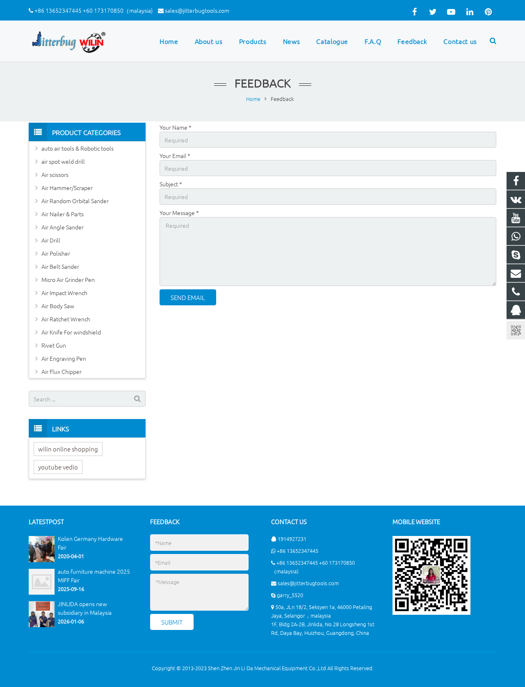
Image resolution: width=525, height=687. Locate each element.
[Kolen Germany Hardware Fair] (42, 560)
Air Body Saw (57, 306)
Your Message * (179, 212)
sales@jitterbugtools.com (197, 10)
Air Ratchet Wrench (65, 319)
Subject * (171, 184)
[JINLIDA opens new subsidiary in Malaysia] (42, 625)
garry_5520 (290, 595)
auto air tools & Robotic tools (77, 148)
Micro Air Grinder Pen (68, 279)
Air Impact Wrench (64, 293)
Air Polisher (55, 253)
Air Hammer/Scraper (67, 187)
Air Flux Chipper (61, 371)
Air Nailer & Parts (62, 214)
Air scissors (54, 174)
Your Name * (176, 127)
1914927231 (292, 539)
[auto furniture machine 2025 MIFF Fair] (42, 592)
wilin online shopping (68, 448)
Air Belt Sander (60, 266)
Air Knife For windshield (71, 332)
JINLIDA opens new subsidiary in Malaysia (85, 608)
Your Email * (175, 155)
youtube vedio (58, 467)
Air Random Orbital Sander (75, 201)
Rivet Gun (53, 345)
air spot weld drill (63, 161)
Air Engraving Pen (63, 358)
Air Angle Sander (62, 227)
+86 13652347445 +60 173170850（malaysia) (93, 10)
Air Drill (50, 240)
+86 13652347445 (297, 550)
